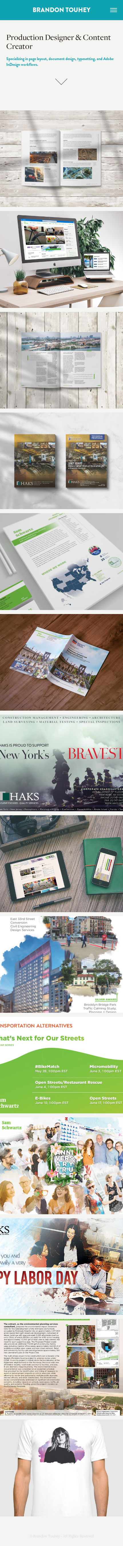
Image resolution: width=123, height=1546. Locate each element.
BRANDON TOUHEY (61, 10)
